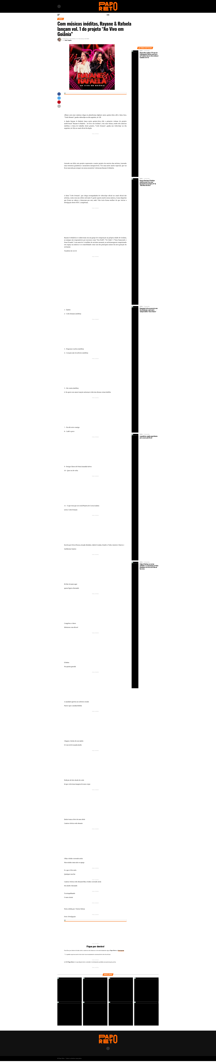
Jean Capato (68, 40)
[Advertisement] (95, 146)
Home (108, 15)
